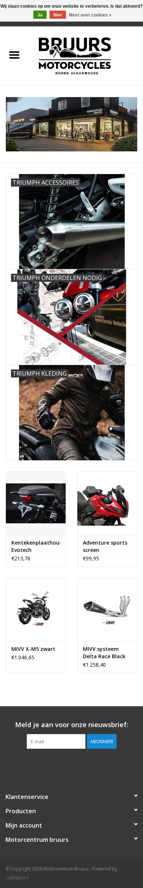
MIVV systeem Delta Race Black (104, 652)
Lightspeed (17, 877)
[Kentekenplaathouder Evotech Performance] (36, 503)
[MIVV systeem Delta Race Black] (107, 609)
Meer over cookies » (90, 15)
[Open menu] (14, 54)
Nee (58, 15)
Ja (40, 15)
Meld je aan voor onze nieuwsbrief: (71, 725)
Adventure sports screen (105, 546)
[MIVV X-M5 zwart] (36, 609)
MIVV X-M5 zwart (33, 648)
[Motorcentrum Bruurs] (86, 55)
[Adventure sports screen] (107, 503)
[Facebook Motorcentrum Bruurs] (71, 764)
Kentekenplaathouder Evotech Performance (35, 546)
